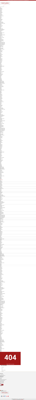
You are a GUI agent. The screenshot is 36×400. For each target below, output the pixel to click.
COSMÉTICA (1, 19)
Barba (0, 241)
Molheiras (1, 88)
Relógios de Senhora (2, 82)
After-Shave (1, 97)
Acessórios (1, 61)
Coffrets (1, 75)
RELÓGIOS (1, 80)
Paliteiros (1, 89)
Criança (0, 16)
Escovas (1, 20)
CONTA (0, 178)
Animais (1, 256)
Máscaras (1, 35)
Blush (0, 135)
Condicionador (1, 25)
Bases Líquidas (1, 48)
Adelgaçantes (1, 245)
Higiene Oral (1, 45)
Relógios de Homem (2, 167)
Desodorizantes (1, 74)
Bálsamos (1, 55)
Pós (0, 52)
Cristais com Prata (2, 86)
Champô (1, 24)
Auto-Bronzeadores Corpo (2, 42)
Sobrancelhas (1, 318)
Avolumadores (1, 54)
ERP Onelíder (22, 399)
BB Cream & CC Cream (2, 118)
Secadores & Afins (1, 22)
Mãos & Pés (1, 211)
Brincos (0, 77)
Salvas (0, 91)
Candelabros (1, 84)
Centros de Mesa (1, 258)
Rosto (0, 31)
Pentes (0, 21)
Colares (0, 78)
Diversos (1, 320)
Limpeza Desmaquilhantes (2, 207)
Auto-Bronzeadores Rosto (2, 301)
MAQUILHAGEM (1, 46)
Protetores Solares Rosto (2, 44)
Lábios (0, 226)
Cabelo (0, 282)
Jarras (0, 346)
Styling (0, 284)
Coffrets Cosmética (2, 303)
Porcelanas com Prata (2, 348)
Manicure (1, 62)
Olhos (0, 316)
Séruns (0, 209)
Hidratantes (1, 69)
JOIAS (0, 76)
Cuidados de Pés (1, 40)
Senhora (1, 190)
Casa (0, 18)
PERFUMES (1, 8)
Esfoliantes (1, 33)
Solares (0, 41)
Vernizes (1, 65)
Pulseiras (1, 165)
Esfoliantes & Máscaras (2, 29)
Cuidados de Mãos (2, 39)
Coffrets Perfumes (1, 101)
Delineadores (1, 56)
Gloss (0, 57)
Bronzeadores (1, 50)
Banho (0, 73)
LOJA (0, 7)
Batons (0, 228)
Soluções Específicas (2, 37)
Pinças (0, 63)
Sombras (1, 60)
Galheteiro (1, 87)
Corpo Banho (1, 9)
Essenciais (1, 150)
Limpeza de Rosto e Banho (2, 23)
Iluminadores (1, 224)
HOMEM (1, 152)
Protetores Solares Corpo (2, 43)
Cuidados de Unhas (2, 299)
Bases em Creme (1, 133)
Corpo (0, 27)
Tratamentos (1, 26)
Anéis (0, 335)
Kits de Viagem (1, 280)
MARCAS (1, 350)
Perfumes (1, 10)
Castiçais (1, 85)
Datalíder (16, 399)
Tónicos (1, 38)
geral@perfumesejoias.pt (2, 375)
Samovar (1, 90)
